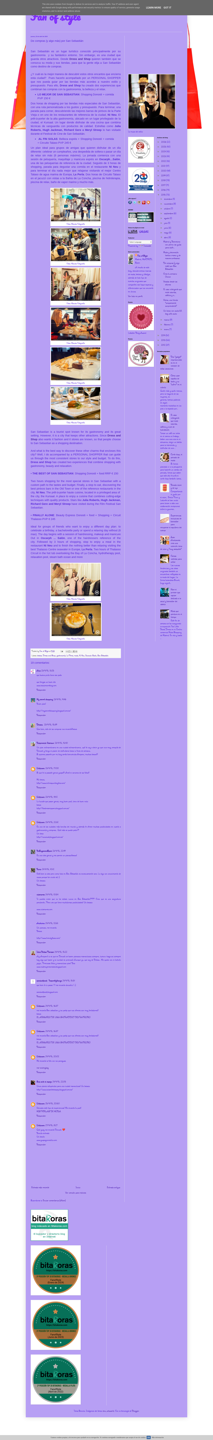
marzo (167, 319)
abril (166, 237)
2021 (163, 165)
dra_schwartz (108, 1410)
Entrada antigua (113, 1187)
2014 (163, 335)
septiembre (169, 213)
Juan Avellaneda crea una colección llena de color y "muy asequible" (171, 543)
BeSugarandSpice (44, 850)
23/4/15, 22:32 (51, 822)
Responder (41, 689)
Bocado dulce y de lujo (176, 486)
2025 (164, 146)
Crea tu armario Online (170, 275)
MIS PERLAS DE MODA (49, 1111)
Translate (147, 245)
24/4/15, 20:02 (52, 1056)
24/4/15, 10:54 (51, 894)
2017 (163, 185)
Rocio (39, 869)
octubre (167, 208)
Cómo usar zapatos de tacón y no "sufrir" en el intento (170, 381)
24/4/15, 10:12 (48, 869)
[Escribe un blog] (69, 651)
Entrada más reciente (40, 1187)
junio (166, 227)
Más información (158, 1437)
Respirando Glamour (45, 742)
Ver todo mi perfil (135, 296)
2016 (163, 189)
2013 (163, 340)
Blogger (135, 1410)
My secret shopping (45, 699)
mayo (166, 232)
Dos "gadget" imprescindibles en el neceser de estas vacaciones (171, 362)
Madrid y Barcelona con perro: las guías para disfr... (172, 244)
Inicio (78, 1187)
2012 (163, 344)
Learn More (153, 7)
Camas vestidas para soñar (176, 558)
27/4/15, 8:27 (51, 1125)
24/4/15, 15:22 (60, 951)
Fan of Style (143, 255)
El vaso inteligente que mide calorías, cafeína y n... (172, 292)
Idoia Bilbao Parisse (45, 951)
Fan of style (55, 16)
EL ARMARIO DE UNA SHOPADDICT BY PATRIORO (63, 1017)
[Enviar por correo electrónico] (67, 651)
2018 (163, 180)
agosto (167, 218)
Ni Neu (81, 655)
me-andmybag (43, 1067)
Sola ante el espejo (44, 1081)
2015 (163, 194)
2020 (164, 170)
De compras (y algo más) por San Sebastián (171, 265)
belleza (39, 655)
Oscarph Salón (91, 655)
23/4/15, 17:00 (52, 768)
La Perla (70, 655)
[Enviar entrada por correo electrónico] (62, 651)
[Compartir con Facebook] (74, 651)
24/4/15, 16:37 (51, 1005)
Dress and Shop (49, 655)
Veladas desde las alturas (170, 283)
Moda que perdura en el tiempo (176, 614)
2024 (163, 151)
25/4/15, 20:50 (52, 1103)
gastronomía (61, 655)
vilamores (41, 894)
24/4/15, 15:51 (68, 980)
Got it (167, 7)
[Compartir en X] (71, 651)
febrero (167, 324)
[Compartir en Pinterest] (76, 651)
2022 (164, 161)
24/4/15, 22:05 (59, 1081)
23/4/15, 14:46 (60, 699)
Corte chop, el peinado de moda (176, 457)
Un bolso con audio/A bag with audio (172, 312)
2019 (163, 175)
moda (76, 655)
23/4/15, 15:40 (61, 742)
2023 (164, 156)
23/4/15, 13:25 (47, 670)
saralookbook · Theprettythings (49, 980)
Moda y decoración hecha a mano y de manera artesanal (171, 255)
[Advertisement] (155, 53)
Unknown (41, 768)
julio (166, 222)
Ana (39, 670)
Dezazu (40, 724)
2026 (164, 141)
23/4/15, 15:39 (50, 724)
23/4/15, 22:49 (59, 850)
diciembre (168, 198)
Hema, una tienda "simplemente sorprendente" (170, 302)
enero (166, 329)
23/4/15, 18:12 (51, 796)
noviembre (168, 203)
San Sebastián (103, 655)
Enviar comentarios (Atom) (54, 1200)
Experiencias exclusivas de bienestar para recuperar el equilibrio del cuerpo (171, 523)
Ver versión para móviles (75, 1192)
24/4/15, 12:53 (51, 923)
